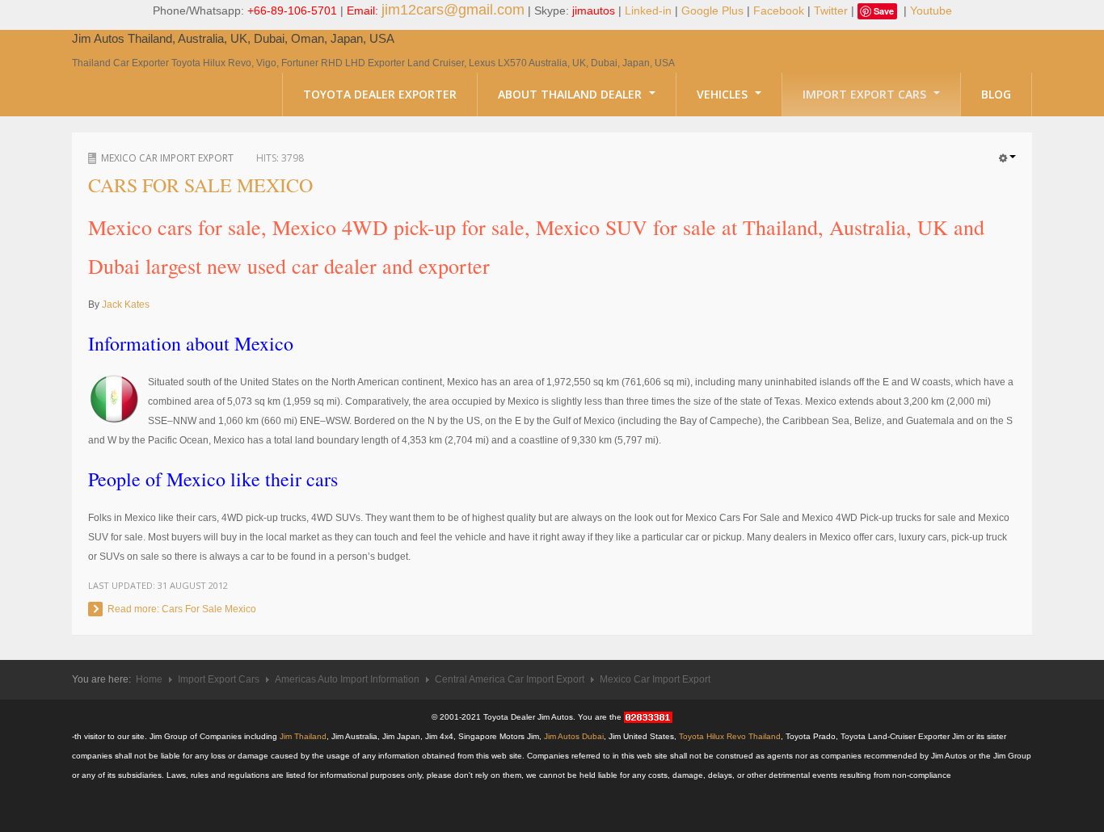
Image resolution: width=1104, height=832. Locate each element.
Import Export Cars (866, 94)
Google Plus (712, 10)
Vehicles (724, 94)
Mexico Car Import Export (167, 158)
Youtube (931, 10)
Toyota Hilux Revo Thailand (730, 736)
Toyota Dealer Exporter (380, 94)
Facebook (778, 10)
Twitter (831, 10)
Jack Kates (126, 304)
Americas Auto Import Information (347, 679)
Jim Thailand (303, 736)
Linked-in (648, 10)
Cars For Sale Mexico (200, 185)
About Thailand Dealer (571, 94)
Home (149, 679)
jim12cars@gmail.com (453, 10)
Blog (996, 94)
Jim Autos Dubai (574, 736)
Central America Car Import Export (509, 679)
